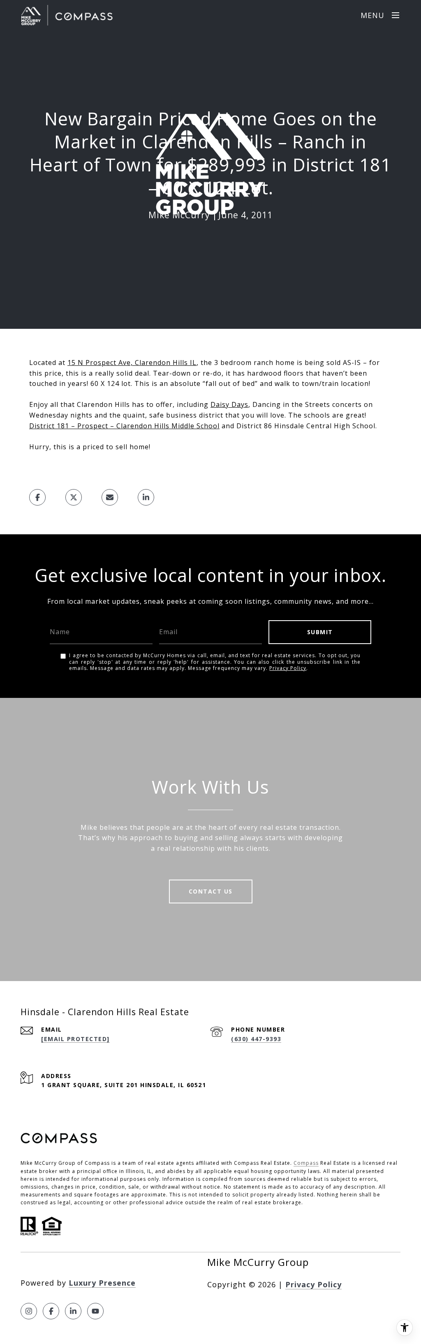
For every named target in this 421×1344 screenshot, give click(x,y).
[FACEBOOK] (51, 1311)
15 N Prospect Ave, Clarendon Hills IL (132, 362)
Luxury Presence (102, 1283)
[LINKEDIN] (73, 1311)
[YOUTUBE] (95, 1311)
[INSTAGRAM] (29, 1311)
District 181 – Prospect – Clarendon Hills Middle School (124, 425)
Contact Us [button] (211, 891)
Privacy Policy (287, 668)
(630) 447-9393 (256, 1039)
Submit (320, 632)
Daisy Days (229, 404)
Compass (306, 1162)
